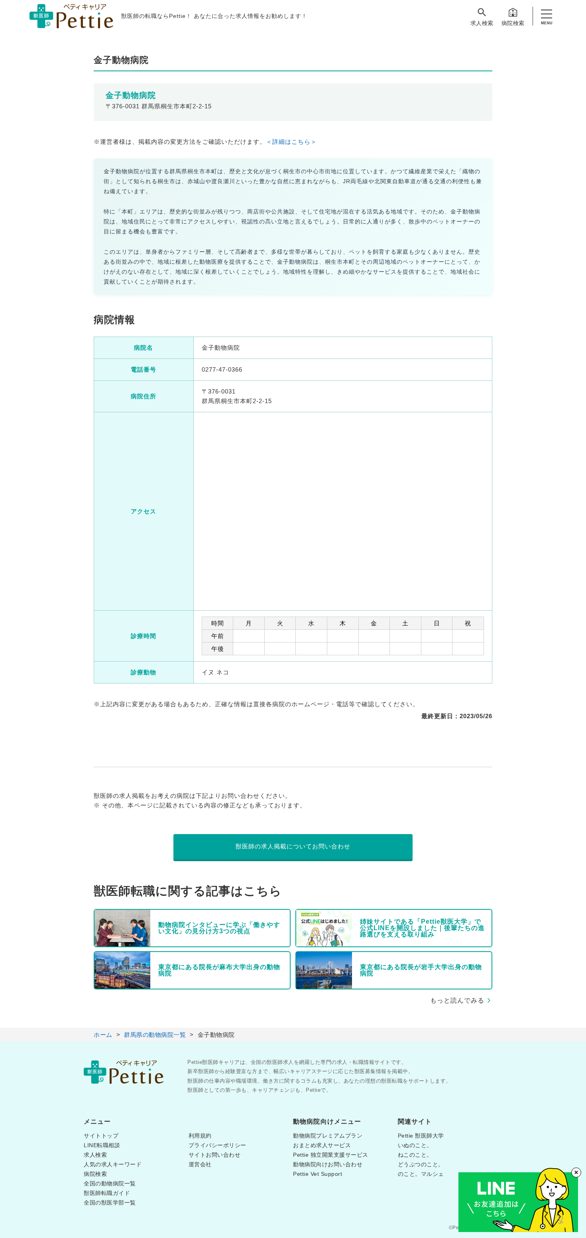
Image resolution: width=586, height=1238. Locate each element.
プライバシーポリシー (217, 1145)
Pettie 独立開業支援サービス (330, 1155)
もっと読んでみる (457, 1000)
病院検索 (513, 23)
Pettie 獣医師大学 (421, 1135)
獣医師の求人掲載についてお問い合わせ (293, 846)
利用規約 (200, 1135)
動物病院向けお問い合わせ (327, 1164)
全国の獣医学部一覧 (110, 1202)
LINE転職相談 (102, 1145)
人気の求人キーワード (113, 1164)
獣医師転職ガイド (107, 1193)
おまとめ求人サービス (322, 1145)
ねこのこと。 (415, 1155)
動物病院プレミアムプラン (327, 1135)
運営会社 (200, 1164)
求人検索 (482, 23)
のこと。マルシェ (421, 1174)
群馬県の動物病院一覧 (155, 1034)
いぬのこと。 (415, 1145)
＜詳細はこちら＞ (291, 141)
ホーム (103, 1034)
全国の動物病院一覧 (110, 1183)
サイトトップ (101, 1135)
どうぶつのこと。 (421, 1164)
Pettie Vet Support (317, 1174)
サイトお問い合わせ (215, 1155)
